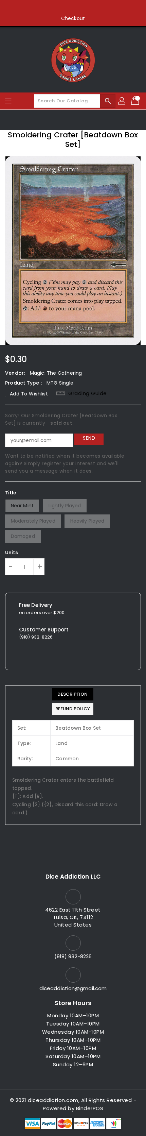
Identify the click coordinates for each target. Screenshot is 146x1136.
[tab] (72, 694)
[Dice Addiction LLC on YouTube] (86, 8)
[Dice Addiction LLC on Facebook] (47, 8)
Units (11, 552)
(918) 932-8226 (73, 956)
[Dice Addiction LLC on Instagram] (73, 8)
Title (11, 492)
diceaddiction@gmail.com (73, 988)
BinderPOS (90, 1108)
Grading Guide (87, 393)
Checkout (73, 18)
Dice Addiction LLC (73, 876)
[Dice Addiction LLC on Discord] (99, 8)
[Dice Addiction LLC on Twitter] (60, 8)
